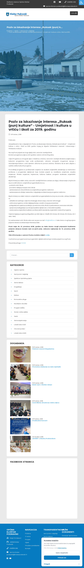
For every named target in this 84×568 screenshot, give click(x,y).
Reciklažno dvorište (20, 303)
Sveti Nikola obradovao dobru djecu (45, 402)
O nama (27, 536)
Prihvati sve (62, 558)
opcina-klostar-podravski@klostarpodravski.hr (61, 6)
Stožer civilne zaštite (21, 312)
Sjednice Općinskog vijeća (23, 278)
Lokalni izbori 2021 (20, 324)
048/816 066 (71, 2)
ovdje (47, 235)
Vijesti (16, 31)
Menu (73, 13)
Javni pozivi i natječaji (27, 31)
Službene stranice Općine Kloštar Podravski (18, 3)
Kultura (16, 295)
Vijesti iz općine (19, 270)
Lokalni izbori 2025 (20, 333)
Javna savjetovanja (20, 320)
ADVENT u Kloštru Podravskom (43, 438)
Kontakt (27, 548)
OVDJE (23, 243)
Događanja (18, 287)
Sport (16, 291)
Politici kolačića (62, 548)
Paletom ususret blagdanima (43, 349)
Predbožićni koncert (39, 420)
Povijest (27, 539)
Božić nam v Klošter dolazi (42, 385)
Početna (9, 31)
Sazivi (16, 316)
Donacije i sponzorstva (69, 535)
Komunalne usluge (20, 299)
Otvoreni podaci (19, 329)
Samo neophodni (62, 553)
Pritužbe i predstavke (32, 545)
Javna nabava (18, 282)
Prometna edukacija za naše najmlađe (46, 367)
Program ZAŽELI (19, 308)
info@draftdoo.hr (50, 220)
